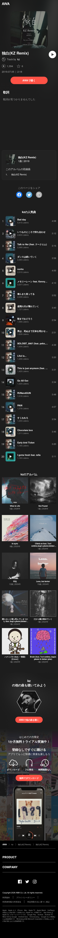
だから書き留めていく (43, 619)
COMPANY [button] (9, 867)
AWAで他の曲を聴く (29, 719)
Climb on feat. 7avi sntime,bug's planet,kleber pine (43, 546)
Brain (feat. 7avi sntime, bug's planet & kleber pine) (43, 657)
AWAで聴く (29, 80)
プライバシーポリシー (25, 897)
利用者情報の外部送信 (11, 901)
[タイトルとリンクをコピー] (39, 195)
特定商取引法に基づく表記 (38, 901)
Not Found (43, 505)
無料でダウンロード (29, 778)
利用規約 (6, 897)
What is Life (15, 505)
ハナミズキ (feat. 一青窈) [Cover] (14, 657)
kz (18, 59)
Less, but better (43, 581)
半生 (15, 581)
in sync (15, 543)
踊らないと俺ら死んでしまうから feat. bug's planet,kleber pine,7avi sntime (15, 621)
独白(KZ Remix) (27, 157)
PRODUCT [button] (9, 857)
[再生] (52, 54)
